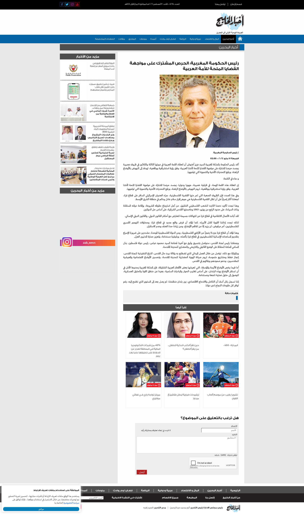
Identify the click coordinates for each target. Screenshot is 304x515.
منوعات (143, 39)
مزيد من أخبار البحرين (87, 190)
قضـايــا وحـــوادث (168, 39)
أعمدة (153, 39)
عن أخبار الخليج (231, 497)
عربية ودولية (195, 39)
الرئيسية (235, 490)
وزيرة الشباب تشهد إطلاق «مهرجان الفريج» (102, 153)
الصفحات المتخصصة (105, 39)
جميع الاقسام (170, 497)
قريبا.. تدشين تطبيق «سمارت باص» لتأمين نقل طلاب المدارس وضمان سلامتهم (101, 87)
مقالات (121, 39)
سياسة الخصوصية (71, 503)
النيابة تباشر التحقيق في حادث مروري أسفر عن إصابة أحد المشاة (102, 66)
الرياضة (183, 39)
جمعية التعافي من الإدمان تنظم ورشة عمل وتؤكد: (101, 111)
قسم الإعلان (236, 4)
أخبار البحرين (228, 39)
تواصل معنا (220, 4)
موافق (41, 509)
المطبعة (192, 497)
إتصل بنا (210, 497)
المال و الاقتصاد (212, 39)
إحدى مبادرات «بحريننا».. (101, 174)
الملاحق (132, 39)
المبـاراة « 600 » (230, 345)
